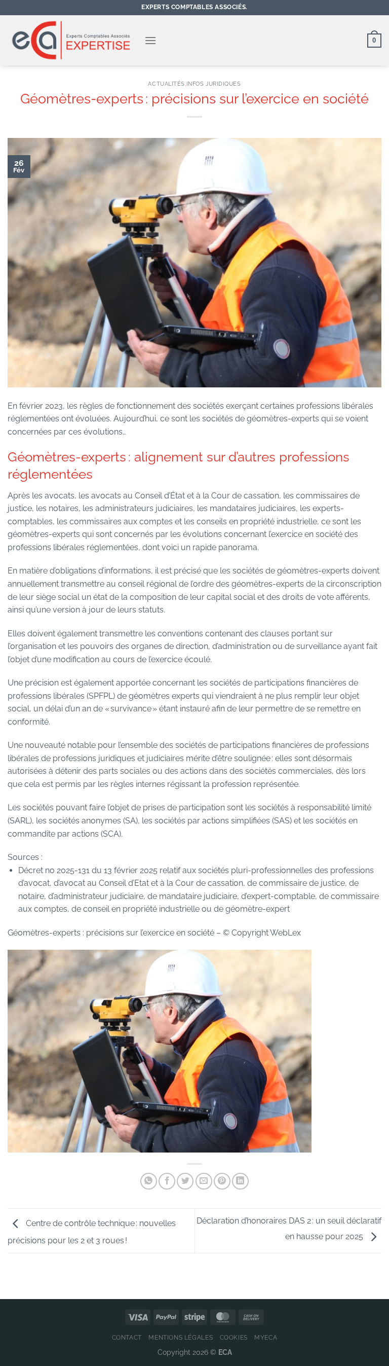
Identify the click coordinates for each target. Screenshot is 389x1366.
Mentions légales (180, 1337)
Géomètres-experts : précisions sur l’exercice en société (112, 933)
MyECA (265, 1337)
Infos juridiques (213, 83)
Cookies (234, 1337)
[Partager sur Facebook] (167, 1181)
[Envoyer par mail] (204, 1181)
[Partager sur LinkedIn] (240, 1181)
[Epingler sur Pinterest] (222, 1181)
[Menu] (150, 40)
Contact (127, 1337)
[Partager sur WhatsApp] (148, 1181)
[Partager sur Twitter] (185, 1181)
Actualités (166, 83)
